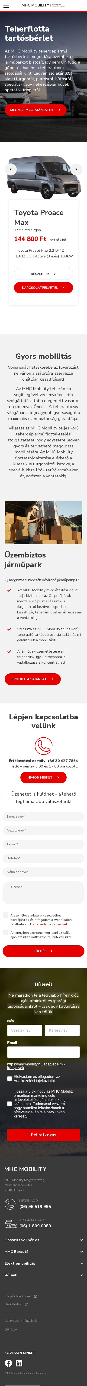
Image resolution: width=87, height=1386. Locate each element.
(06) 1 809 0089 (35, 1226)
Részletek (46, 270)
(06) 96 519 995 (35, 1206)
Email (12, 1043)
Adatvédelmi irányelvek (21, 1321)
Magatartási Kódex (17, 1296)
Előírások (11, 1330)
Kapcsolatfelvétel (46, 283)
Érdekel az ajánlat (30, 679)
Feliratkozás (43, 1135)
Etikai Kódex (13, 1304)
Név (10, 1021)
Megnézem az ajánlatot (32, 110)
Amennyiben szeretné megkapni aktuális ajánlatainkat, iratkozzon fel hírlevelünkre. (41, 935)
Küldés (40, 951)
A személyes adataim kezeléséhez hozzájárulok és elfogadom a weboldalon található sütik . (41, 919)
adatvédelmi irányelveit (50, 924)
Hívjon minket (40, 777)
